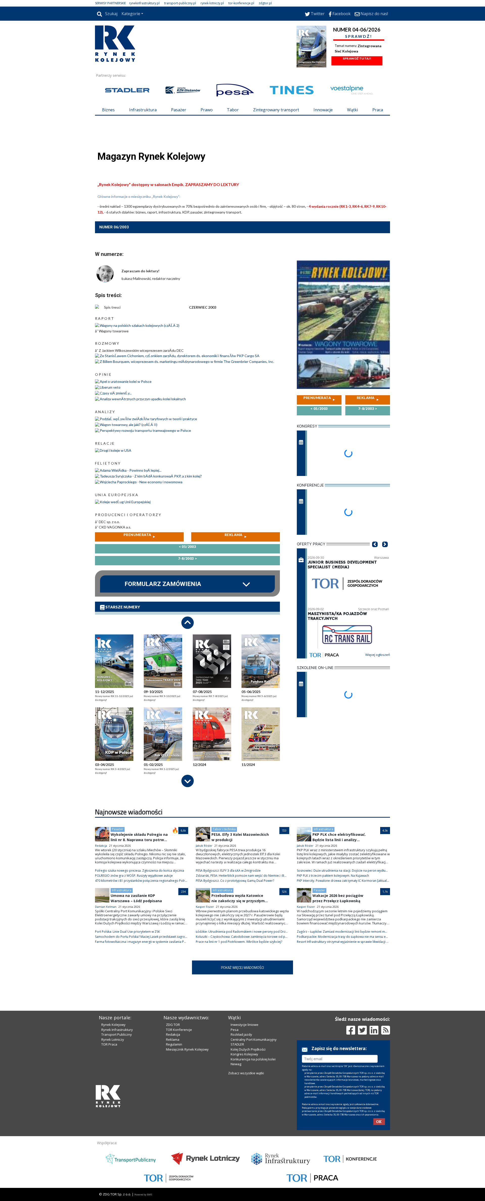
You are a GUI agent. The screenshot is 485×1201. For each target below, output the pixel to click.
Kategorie (131, 13)
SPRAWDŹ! (358, 36)
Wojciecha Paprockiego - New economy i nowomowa (141, 482)
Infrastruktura (143, 110)
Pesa (234, 1029)
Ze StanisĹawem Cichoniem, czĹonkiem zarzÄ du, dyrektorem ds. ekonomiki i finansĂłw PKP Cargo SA (179, 356)
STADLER (237, 1044)
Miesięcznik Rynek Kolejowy (187, 1049)
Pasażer (178, 110)
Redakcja (173, 1034)
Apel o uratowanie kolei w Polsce (126, 381)
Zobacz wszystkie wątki (246, 1073)
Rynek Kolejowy (113, 1024)
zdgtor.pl (265, 3)
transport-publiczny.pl (180, 3)
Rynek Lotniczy (112, 1039)
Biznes (108, 110)
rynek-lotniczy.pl (212, 3)
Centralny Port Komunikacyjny (254, 1039)
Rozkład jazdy (241, 1034)
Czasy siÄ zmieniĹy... (116, 393)
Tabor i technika (224, 829)
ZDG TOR (173, 1024)
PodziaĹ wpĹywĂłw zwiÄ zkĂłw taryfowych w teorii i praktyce (148, 419)
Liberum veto (110, 387)
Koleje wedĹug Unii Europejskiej (125, 502)
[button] (375, 551)
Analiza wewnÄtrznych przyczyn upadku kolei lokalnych (143, 399)
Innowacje (323, 110)
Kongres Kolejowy (244, 1054)
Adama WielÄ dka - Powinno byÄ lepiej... (130, 470)
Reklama (172, 1039)
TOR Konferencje (179, 1029)
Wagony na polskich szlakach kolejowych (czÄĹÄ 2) (139, 325)
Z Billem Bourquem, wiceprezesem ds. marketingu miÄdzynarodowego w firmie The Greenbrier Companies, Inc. (187, 361)
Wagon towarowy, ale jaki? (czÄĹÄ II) (128, 424)
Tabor (233, 110)
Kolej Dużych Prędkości (248, 1049)
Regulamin (174, 1044)
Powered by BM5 (143, 1194)
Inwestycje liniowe (244, 1024)
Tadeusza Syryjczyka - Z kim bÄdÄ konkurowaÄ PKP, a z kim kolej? (151, 476)
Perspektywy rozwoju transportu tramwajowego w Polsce (145, 430)
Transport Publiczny (116, 1034)
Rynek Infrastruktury (117, 1029)
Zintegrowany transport (276, 110)
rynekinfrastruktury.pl (144, 3)
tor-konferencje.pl (241, 3)
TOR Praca (109, 1044)
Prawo (207, 110)
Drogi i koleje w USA (115, 450)
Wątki (352, 110)
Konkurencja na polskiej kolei (253, 1059)
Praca (377, 110)
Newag (236, 1064)
